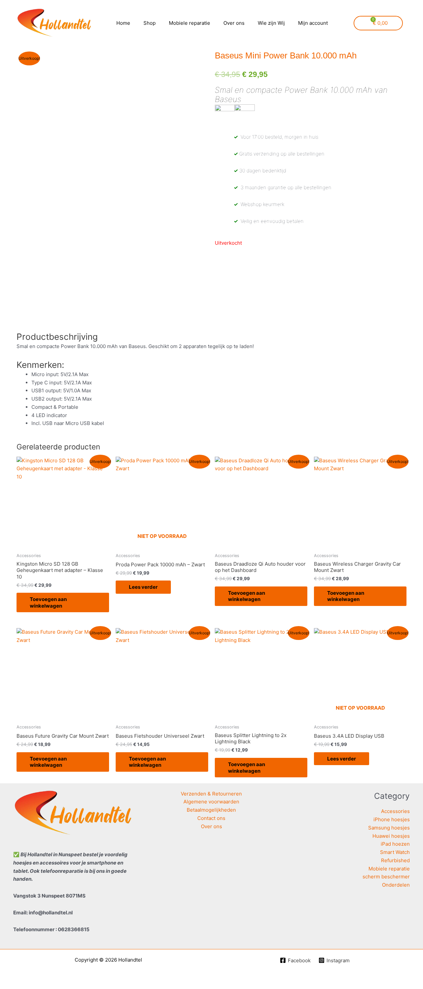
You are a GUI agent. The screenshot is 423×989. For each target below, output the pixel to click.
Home (123, 23)
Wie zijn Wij (271, 23)
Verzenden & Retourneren (211, 794)
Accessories (395, 811)
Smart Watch (395, 852)
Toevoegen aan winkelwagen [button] (48, 602)
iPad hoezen (395, 844)
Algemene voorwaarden (211, 801)
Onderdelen (396, 885)
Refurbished (395, 860)
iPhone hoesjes (391, 819)
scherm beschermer (386, 876)
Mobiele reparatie (189, 23)
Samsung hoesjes (389, 828)
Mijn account (313, 23)
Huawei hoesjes (391, 836)
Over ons (234, 23)
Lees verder (143, 587)
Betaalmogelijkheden (211, 810)
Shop (149, 23)
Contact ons (211, 818)
